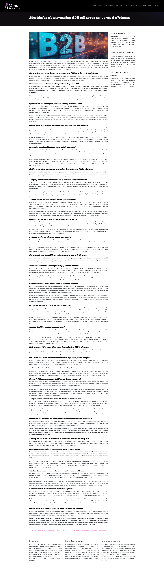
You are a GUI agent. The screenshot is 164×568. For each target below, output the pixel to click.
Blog (156, 6)
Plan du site (82, 567)
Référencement (147, 6)
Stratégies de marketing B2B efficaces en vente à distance (90, 530)
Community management (133, 6)
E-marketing (109, 6)
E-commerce (119, 6)
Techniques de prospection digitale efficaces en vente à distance (48, 530)
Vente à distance (98, 6)
